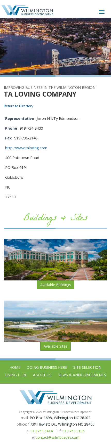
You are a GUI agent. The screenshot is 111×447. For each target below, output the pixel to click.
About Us (42, 374)
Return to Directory (18, 106)
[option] (55, 46)
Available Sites (55, 346)
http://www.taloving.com (26, 147)
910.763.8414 (41, 430)
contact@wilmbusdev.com (58, 437)
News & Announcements (82, 374)
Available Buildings (55, 284)
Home (15, 367)
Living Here (16, 374)
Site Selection (87, 367)
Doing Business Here (47, 367)
